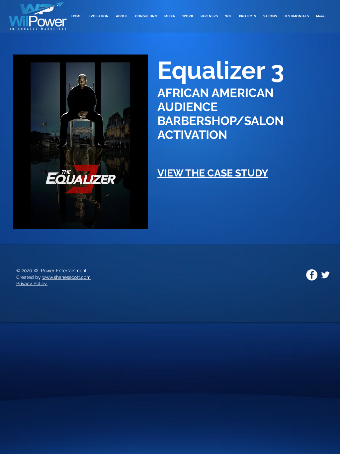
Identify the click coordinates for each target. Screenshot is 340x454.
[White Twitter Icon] (325, 275)
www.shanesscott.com (66, 277)
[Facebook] (311, 275)
